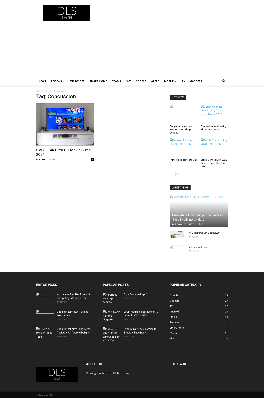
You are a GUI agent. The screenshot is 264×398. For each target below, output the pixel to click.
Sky (128, 81)
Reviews (56, 81)
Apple (155, 81)
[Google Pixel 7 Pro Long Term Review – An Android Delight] (45, 333)
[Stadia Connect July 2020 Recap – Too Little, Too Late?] (214, 147)
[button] (223, 81)
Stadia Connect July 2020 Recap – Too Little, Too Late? (214, 163)
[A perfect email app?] (112, 299)
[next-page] (177, 174)
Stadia (116, 81)
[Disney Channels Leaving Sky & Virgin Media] (214, 114)
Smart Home (98, 81)
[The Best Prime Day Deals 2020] (177, 234)
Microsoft (77, 81)
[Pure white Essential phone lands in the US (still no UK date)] (199, 211)
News (42, 81)
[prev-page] (172, 174)
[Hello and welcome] (177, 250)
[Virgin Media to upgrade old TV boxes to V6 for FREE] (112, 316)
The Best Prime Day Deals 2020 (203, 232)
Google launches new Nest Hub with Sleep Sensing (181, 129)
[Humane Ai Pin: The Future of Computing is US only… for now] (45, 299)
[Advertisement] (132, 50)
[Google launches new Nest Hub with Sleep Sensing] (183, 114)
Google (141, 81)
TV (183, 81)
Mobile (169, 81)
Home (39, 91)
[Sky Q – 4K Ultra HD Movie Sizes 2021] (65, 124)
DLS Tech (41, 159)
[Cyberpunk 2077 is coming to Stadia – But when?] (112, 334)
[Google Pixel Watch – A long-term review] (45, 316)
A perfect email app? (135, 294)
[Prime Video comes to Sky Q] (183, 147)
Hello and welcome (198, 247)
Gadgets (196, 81)
